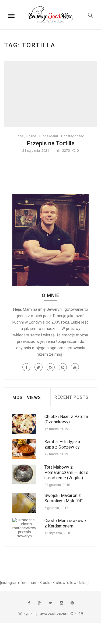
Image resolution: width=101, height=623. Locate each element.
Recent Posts (71, 397)
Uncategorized (72, 136)
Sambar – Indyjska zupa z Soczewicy (62, 444)
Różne (31, 136)
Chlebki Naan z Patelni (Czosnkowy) (66, 419)
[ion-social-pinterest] (63, 367)
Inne (20, 136)
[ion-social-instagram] (51, 367)
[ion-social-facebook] (26, 367)
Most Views (26, 397)
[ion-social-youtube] (75, 367)
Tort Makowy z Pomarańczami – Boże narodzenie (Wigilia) (66, 472)
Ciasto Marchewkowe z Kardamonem (65, 523)
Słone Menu (48, 136)
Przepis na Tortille (51, 143)
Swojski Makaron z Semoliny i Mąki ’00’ (63, 498)
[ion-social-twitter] (38, 367)
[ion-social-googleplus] (40, 603)
